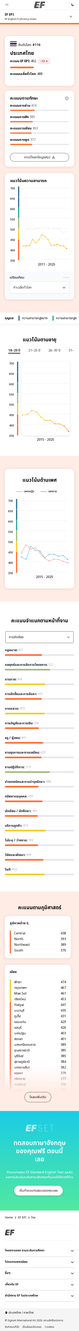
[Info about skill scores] (67, 98)
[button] (7, 5)
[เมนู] (71, 16)
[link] (20, 16)
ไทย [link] (33, 1218)
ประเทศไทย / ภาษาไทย (21, 1313)
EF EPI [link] (22, 1218)
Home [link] (9, 1218)
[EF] (39, 5)
